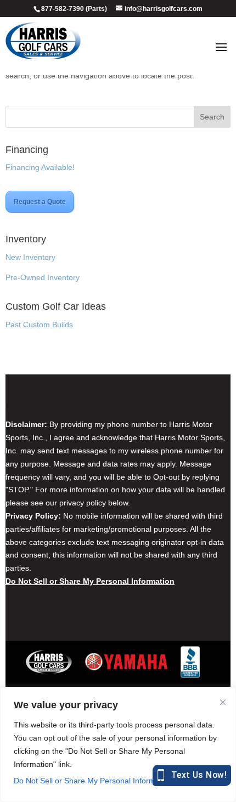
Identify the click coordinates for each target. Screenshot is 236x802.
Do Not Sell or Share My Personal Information (93, 780)
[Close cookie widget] (223, 702)
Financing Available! (40, 167)
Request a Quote (40, 202)
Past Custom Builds (39, 324)
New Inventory (30, 257)
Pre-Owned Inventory (42, 277)
